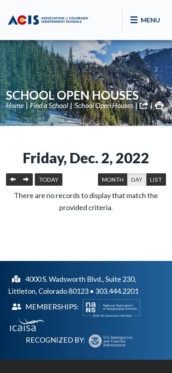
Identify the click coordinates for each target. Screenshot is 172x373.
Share (144, 105)
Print (159, 105)
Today (48, 179)
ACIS (48, 20)
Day (136, 179)
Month (113, 179)
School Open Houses (72, 95)
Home (15, 105)
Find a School (49, 105)
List (156, 179)
